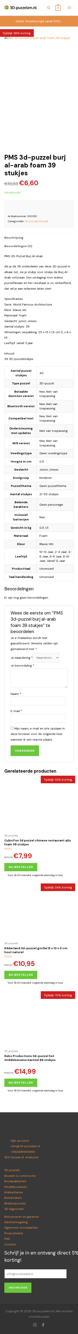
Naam (16, 694)
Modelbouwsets (15, 1187)
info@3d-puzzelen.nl (25, 1146)
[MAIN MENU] (69, 7)
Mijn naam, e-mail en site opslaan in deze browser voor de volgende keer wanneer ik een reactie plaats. (38, 733)
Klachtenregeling (16, 1222)
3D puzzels (31, 221)
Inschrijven (18, 1287)
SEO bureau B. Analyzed (21, 1157)
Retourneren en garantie (21, 1217)
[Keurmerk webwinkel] (65, 207)
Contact (10, 1244)
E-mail (16, 711)
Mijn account (20, 1141)
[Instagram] (35, 1325)
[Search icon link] (49, 8)
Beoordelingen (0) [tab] (18, 246)
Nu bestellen (21, 867)
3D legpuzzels (14, 1209)
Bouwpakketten (15, 1181)
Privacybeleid (13, 1233)
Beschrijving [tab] (13, 238)
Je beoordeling (22, 665)
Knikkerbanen (13, 1192)
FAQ (7, 1239)
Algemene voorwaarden (21, 1227)
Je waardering (22, 658)
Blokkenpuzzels (15, 1203)
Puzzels (43, 221)
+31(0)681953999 (23, 1152)
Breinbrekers (13, 1198)
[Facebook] (43, 1325)
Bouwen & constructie (20, 1176)
